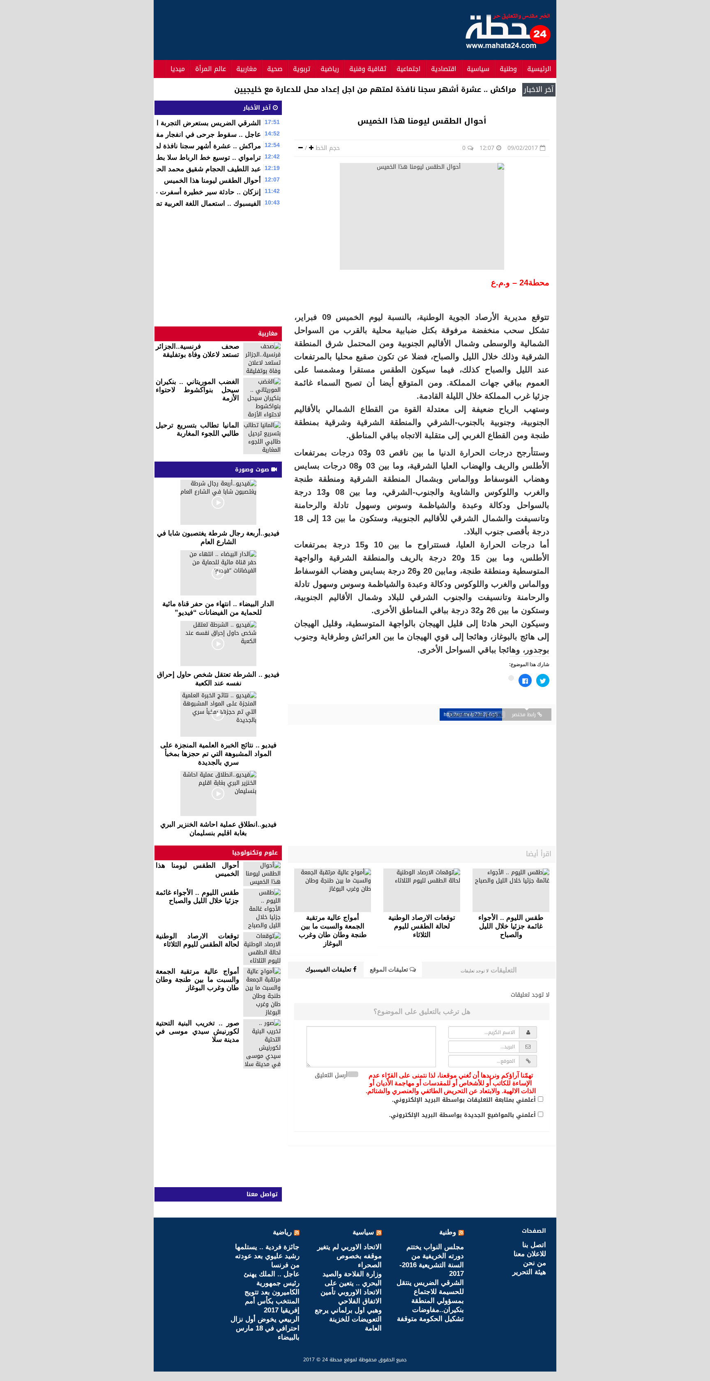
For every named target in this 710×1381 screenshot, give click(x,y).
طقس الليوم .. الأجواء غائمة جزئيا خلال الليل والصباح (197, 897)
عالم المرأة (210, 68)
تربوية (301, 68)
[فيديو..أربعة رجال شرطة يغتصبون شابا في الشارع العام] (218, 502)
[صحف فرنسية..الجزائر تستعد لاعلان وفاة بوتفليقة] (262, 358)
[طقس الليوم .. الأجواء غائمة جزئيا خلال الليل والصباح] (511, 890)
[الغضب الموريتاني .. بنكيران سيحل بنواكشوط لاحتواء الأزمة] (262, 398)
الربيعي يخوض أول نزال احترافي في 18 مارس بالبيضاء (265, 1328)
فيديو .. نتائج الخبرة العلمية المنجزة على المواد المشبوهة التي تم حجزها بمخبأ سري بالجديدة (218, 753)
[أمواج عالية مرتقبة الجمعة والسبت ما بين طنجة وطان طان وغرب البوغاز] (332, 890)
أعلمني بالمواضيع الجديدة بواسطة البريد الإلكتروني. (462, 1115)
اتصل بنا (534, 1245)
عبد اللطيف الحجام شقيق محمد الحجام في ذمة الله (185, 169)
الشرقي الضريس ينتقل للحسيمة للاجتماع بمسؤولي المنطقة (430, 1292)
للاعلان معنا (530, 1254)
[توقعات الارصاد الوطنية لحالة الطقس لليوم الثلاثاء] (421, 890)
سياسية (478, 68)
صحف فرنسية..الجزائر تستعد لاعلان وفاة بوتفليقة (197, 350)
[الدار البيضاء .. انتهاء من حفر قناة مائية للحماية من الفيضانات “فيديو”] (218, 572)
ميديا (178, 68)
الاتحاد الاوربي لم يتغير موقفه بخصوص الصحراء (349, 1256)
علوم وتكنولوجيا (255, 852)
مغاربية (246, 68)
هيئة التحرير (529, 1272)
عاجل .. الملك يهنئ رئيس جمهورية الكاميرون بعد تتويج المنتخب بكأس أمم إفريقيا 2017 (272, 1292)
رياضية (329, 68)
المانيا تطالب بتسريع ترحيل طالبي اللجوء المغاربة (197, 429)
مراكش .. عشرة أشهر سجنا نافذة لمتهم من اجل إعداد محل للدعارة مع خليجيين (375, 90)
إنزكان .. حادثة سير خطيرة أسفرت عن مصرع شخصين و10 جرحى (165, 192)
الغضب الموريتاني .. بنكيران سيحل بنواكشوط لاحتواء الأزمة (197, 390)
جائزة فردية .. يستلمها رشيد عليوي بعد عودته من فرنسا (267, 1256)
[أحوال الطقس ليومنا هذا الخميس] (262, 874)
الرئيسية (539, 68)
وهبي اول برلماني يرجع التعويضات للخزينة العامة (348, 1319)
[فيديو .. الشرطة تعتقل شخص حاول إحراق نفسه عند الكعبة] (218, 643)
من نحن (534, 1263)
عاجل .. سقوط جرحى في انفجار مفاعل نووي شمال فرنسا (175, 134)
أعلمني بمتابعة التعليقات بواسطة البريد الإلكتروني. (464, 1099)
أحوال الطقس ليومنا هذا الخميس (212, 180)
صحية (275, 68)
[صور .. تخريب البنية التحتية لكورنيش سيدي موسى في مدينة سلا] (262, 1043)
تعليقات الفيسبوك (329, 969)
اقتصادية (443, 68)
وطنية (508, 68)
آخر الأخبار (258, 107)
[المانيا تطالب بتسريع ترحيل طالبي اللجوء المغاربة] (262, 437)
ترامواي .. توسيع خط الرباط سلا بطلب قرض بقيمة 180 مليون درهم (162, 157)
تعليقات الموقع (390, 969)
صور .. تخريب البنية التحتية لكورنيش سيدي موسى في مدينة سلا (197, 1031)
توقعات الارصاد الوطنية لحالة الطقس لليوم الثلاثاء (197, 940)
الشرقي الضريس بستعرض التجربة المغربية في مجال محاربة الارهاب (161, 123)
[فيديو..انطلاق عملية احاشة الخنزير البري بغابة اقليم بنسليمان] (218, 793)
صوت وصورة (253, 469)
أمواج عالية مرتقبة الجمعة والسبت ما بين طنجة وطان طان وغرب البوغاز (197, 979)
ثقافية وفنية (367, 68)
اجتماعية (408, 68)
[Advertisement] (306, 28)
